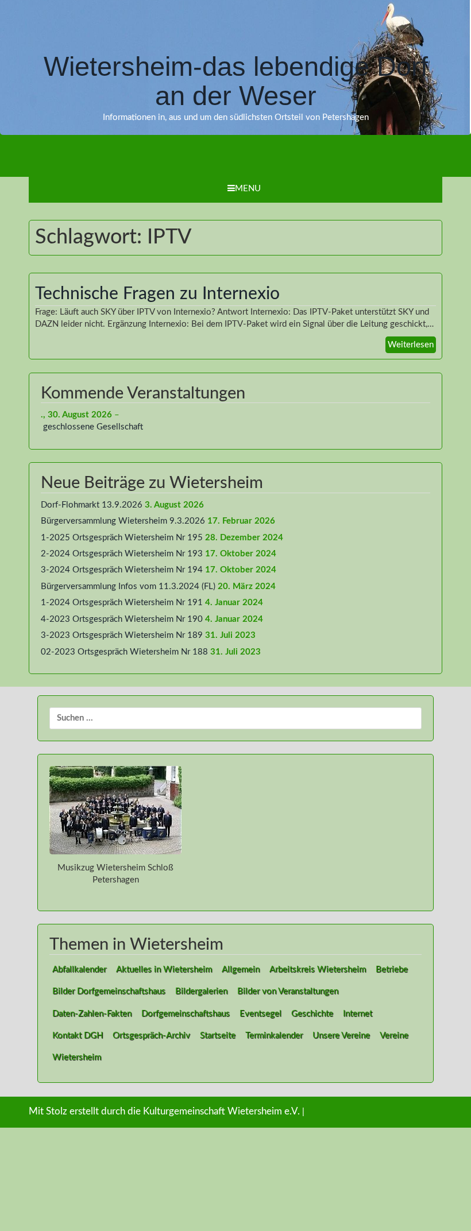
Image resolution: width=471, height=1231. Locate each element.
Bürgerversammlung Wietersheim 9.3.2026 (123, 521)
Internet (357, 1013)
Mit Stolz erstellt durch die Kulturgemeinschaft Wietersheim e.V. (164, 1111)
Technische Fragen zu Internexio (157, 294)
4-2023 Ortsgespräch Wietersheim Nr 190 (122, 619)
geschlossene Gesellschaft (93, 427)
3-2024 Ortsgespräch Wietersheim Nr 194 (122, 570)
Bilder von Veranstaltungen (287, 991)
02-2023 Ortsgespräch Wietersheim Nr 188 (124, 652)
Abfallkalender (79, 969)
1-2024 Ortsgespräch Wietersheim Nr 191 (122, 602)
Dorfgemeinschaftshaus (185, 1013)
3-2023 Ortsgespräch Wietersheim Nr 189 (122, 635)
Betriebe (392, 969)
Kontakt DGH (77, 1035)
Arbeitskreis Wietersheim (317, 969)
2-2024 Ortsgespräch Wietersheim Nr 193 (122, 553)
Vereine (394, 1035)
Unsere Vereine (341, 1035)
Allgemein (241, 969)
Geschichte (312, 1013)
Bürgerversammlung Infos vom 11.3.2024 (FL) (128, 586)
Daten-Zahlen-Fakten (92, 1013)
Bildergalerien (201, 991)
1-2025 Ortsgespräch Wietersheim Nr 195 (122, 537)
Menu (248, 188)
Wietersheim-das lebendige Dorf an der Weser (236, 81)
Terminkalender (274, 1035)
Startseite (217, 1035)
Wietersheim (76, 1057)
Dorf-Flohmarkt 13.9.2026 (91, 505)
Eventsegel (260, 1013)
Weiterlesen (411, 344)
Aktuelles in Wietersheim (164, 969)
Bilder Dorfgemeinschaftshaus (108, 991)
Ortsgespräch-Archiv (151, 1035)
